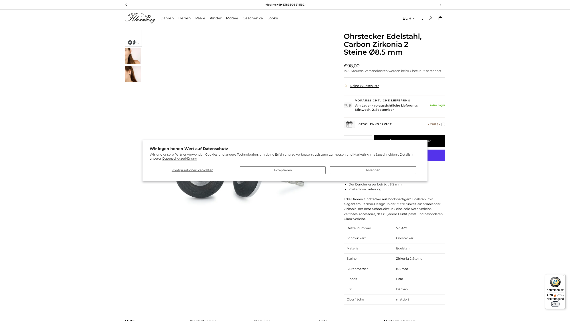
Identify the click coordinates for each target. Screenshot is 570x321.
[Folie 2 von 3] (133, 56)
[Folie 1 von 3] (133, 38)
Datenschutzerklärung (179, 159)
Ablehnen (373, 170)
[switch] (555, 304)
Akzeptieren (282, 170)
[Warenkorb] (440, 18)
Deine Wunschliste (364, 86)
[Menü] (563, 277)
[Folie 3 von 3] (133, 74)
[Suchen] (421, 18)
